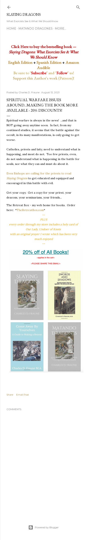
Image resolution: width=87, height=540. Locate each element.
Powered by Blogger (47, 527)
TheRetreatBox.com (30, 210)
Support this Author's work (35, 78)
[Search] (78, 6)
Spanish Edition (49, 62)
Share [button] (9, 394)
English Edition (20, 62)
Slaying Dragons (23, 14)
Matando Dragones (35, 28)
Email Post (22, 394)
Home (11, 28)
